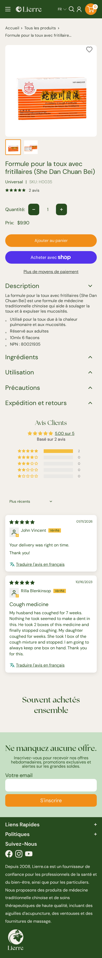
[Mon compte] (79, 9)
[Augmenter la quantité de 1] (61, 209)
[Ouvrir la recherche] (72, 9)
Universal (14, 182)
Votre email (18, 775)
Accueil (12, 28)
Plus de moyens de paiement (51, 271)
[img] (22, 522)
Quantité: (15, 209)
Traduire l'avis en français (40, 564)
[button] (62, 9)
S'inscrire (51, 800)
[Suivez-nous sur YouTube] (28, 855)
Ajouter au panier (51, 240)
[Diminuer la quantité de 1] (33, 209)
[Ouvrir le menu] (7, 9)
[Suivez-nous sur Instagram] (18, 855)
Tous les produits (40, 28)
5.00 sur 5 (65, 433)
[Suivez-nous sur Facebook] (9, 855)
